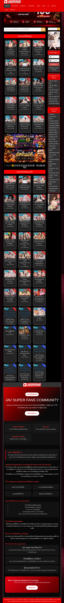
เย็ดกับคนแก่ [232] (54, 173)
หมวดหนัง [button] (22, 6)
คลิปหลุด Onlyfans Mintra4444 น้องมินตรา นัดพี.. (25, 50)
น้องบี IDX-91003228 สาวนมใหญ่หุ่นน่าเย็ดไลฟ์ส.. (25, 69)
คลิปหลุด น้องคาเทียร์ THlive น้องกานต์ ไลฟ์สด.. (10, 321)
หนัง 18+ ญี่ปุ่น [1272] (53, 86)
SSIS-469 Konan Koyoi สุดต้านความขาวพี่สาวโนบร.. (25, 376)
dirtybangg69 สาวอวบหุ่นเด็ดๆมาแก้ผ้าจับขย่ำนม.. (11, 106)
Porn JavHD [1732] (52, 156)
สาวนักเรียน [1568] (54, 125)
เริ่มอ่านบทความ (32, 413)
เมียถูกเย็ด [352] (53, 189)
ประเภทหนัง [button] (31, 6)
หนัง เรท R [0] (53, 99)
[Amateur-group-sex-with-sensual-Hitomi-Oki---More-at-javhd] (54, 40)
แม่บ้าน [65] (52, 139)
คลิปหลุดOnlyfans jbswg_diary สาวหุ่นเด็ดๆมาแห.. (11, 124)
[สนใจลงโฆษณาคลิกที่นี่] (54, 202)
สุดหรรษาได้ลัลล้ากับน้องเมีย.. (39, 317)
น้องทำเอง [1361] (53, 144)
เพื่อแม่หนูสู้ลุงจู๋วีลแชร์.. (10, 332)
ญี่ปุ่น (38, 6)
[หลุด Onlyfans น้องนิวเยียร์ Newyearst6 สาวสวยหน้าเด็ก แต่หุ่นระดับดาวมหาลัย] (25, 254)
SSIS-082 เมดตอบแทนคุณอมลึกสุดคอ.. (24, 353)
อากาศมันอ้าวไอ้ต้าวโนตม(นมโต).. (25, 336)
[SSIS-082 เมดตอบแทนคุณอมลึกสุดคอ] (25, 348)
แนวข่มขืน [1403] (53, 121)
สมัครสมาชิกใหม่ (55, 68)
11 (37, 165)
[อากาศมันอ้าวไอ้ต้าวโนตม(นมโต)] (25, 330)
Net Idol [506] (53, 186)
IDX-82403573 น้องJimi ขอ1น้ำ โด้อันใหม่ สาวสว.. (38, 68)
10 (33, 165)
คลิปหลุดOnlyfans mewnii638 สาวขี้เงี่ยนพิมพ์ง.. (38, 124)
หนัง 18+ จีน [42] (53, 90)
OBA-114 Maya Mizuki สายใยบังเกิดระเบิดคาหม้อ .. (39, 357)
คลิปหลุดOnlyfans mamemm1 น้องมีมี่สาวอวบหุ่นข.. (24, 124)
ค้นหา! (13, 10)
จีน (48, 6)
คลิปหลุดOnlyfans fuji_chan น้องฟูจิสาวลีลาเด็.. (24, 106)
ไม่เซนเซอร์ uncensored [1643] (52, 116)
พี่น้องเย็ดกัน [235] (54, 153)
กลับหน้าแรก (32, 587)
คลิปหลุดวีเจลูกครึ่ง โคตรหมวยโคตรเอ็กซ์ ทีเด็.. (38, 87)
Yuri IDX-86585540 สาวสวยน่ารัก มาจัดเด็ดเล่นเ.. (11, 69)
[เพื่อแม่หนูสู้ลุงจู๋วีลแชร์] (10, 328)
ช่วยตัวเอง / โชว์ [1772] (53, 169)
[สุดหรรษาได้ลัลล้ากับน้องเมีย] (39, 312)
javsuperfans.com (52, 601)
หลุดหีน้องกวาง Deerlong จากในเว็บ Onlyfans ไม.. (39, 298)
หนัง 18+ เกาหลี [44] (53, 93)
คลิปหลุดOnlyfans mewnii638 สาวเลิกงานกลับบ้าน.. (39, 223)
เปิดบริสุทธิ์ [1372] (53, 128)
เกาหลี (43, 6)
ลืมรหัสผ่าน (52, 68)
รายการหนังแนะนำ (25, 171)
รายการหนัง (15, 6)
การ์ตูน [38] (52, 191)
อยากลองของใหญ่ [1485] (54, 161)
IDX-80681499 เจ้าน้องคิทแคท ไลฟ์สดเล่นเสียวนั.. (10, 87)
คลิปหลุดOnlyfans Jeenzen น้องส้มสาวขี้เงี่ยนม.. (10, 241)
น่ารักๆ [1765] (52, 130)
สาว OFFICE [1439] (52, 149)
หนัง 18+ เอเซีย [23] (53, 82)
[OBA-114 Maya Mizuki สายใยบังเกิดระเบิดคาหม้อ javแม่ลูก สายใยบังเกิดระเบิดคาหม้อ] (39, 349)
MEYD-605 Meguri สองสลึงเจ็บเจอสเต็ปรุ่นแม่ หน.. (10, 377)
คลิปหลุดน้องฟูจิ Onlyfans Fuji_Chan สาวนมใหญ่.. (24, 243)
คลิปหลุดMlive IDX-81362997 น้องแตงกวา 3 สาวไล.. (38, 50)
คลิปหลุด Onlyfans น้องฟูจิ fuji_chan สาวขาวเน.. (10, 279)
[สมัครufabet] (25, 141)
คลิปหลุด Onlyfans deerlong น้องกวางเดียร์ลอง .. (11, 50)
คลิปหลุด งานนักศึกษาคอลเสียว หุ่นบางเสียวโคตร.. (25, 321)
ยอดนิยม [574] (53, 137)
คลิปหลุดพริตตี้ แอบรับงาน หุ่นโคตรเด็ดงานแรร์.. (24, 88)
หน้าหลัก (7, 6)
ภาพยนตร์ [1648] (53, 123)
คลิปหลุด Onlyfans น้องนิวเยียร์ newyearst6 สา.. (39, 262)
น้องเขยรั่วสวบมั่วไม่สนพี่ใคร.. (10, 351)
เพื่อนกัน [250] (53, 135)
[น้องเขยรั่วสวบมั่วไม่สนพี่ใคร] (10, 347)
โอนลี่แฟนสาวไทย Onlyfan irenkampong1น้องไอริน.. (25, 280)
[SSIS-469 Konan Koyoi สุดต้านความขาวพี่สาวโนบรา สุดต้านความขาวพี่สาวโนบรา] (25, 368)
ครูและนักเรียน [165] (52, 165)
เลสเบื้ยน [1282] (53, 132)
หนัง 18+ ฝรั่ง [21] (54, 97)
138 (41, 165)
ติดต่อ (6, 10)
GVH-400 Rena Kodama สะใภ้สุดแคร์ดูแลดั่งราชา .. (39, 374)
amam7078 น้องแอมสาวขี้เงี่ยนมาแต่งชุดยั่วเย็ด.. (39, 279)
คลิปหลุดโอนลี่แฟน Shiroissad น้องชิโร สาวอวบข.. (39, 241)
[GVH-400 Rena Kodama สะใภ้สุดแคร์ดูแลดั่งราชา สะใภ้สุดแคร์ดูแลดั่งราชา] (39, 367)
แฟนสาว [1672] (53, 141)
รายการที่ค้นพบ (25, 36)
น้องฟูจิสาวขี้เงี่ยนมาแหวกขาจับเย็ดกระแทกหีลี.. (10, 298)
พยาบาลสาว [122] (54, 180)
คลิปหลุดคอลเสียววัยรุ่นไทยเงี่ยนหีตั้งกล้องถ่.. (24, 298)
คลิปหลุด (53, 6)
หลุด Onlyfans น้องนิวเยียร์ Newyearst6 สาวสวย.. (24, 262)
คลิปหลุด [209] (53, 101)
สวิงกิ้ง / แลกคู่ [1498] (53, 176)
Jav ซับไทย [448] (54, 103)
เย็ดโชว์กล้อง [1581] (52, 183)
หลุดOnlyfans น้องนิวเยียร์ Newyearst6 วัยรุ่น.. (10, 261)
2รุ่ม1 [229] (52, 146)
